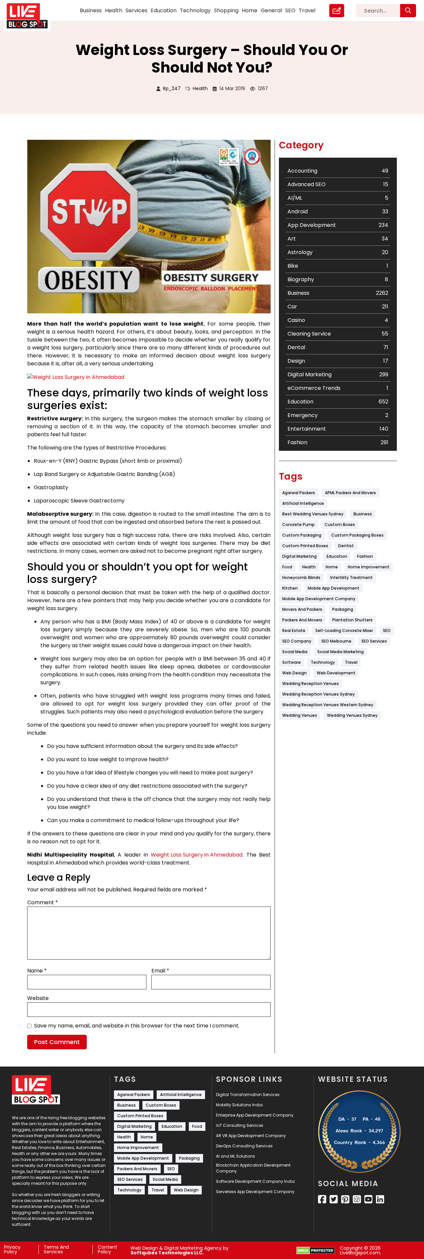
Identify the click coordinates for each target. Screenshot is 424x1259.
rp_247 (172, 88)
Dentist (346, 546)
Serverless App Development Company (255, 1191)
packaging (342, 609)
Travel (307, 10)
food (287, 567)
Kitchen (290, 588)
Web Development (336, 673)
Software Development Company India (255, 1181)
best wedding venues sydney (313, 514)
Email (160, 970)
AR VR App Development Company (251, 1135)
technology (323, 662)
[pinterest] (345, 1199)
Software (291, 662)
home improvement (369, 567)
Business (91, 10)
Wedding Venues (299, 715)
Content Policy (107, 1249)
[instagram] (357, 1199)
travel (351, 662)
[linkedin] (380, 1199)
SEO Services (374, 641)
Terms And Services (56, 1249)
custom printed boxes (305, 546)
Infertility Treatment (351, 577)
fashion (365, 556)
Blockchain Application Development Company (253, 1168)
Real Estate (293, 630)
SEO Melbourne (336, 641)
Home (249, 10)
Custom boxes (340, 524)
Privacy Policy (12, 1249)
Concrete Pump (298, 524)
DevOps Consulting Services (244, 1146)
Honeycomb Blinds (301, 577)
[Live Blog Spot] (31, 16)
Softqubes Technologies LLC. (167, 1252)
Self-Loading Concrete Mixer (344, 630)
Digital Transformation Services (248, 1094)
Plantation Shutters (352, 620)
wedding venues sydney (352, 715)
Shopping (226, 10)
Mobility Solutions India (239, 1105)
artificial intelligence (303, 503)
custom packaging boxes (357, 535)
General (271, 10)
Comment (42, 902)
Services (136, 10)
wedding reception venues (310, 683)
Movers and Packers (302, 609)
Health (113, 10)
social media (294, 652)
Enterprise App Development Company (254, 1115)
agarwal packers (298, 493)
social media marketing (340, 652)
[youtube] (368, 1199)
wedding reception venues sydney (318, 694)
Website (38, 998)
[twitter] (334, 1199)
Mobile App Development (333, 588)
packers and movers (302, 620)
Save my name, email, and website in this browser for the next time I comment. (136, 1025)
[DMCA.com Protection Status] (315, 1250)
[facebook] (322, 1199)
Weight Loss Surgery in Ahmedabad (196, 855)
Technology (195, 10)
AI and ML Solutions (235, 1156)
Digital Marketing (299, 556)
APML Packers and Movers (350, 493)
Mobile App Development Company (318, 599)
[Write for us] (336, 10)
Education (164, 10)
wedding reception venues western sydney (327, 705)
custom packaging (301, 535)
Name (37, 970)
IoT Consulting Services (239, 1125)
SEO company (296, 641)
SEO (290, 10)
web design (294, 673)
